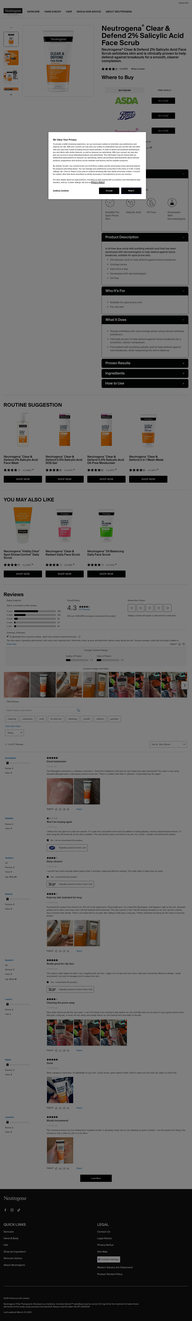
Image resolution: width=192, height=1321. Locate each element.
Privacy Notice (98, 182)
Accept (109, 191)
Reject (131, 191)
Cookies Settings (61, 191)
